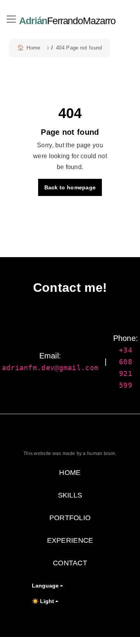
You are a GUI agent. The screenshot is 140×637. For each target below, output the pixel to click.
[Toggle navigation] (11, 19)
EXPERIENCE (70, 540)
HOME (69, 472)
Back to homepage (70, 187)
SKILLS (70, 495)
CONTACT (70, 563)
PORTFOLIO (70, 518)
